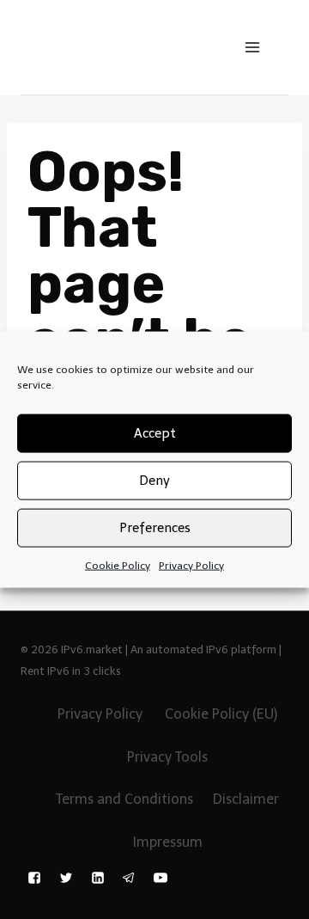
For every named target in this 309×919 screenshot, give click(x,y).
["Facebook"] (34, 877)
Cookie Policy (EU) (221, 714)
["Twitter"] (66, 877)
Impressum (168, 842)
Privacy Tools (167, 757)
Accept (155, 433)
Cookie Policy (117, 565)
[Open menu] (252, 47)
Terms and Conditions (124, 799)
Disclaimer (246, 799)
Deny (154, 480)
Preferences (155, 528)
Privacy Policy (191, 565)
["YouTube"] (160, 877)
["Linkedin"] (98, 877)
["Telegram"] (128, 877)
